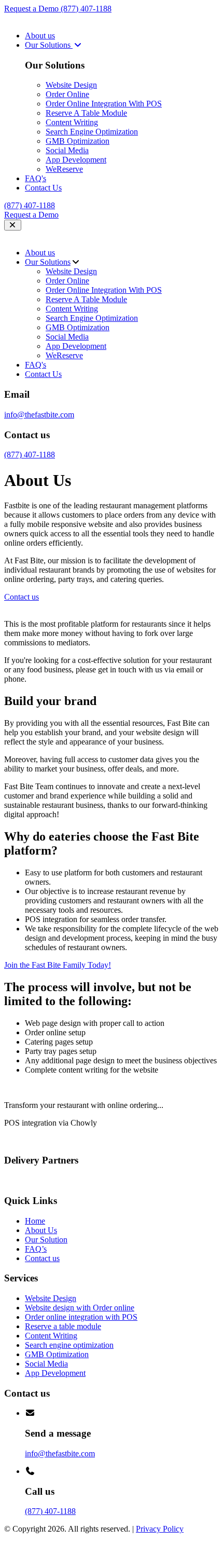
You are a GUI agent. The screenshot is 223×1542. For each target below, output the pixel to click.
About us (40, 35)
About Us (41, 1230)
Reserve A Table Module (86, 113)
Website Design (71, 84)
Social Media (67, 150)
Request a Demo (32, 8)
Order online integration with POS (81, 1317)
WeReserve (64, 169)
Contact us (42, 1258)
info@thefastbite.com (39, 414)
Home (35, 1220)
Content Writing (72, 122)
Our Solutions (49, 44)
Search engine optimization (69, 1345)
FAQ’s (36, 1249)
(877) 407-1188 (86, 8)
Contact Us (43, 187)
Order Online (67, 94)
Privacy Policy (160, 1528)
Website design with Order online (79, 1307)
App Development (76, 159)
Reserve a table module (63, 1326)
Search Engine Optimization (92, 131)
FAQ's (35, 178)
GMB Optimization (77, 141)
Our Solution (46, 1239)
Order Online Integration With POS (104, 103)
